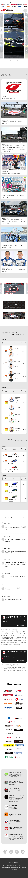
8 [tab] (22, 61)
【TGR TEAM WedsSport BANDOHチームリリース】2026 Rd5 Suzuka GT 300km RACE (15, 564)
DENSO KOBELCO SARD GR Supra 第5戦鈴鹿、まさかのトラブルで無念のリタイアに (15, 527)
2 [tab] (8, 61)
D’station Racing (13, 492)
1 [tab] (6, 61)
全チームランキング (22, 441)
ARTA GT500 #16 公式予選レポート (14, 599)
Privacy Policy (10, 860)
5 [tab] (15, 61)
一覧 (25, 75)
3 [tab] (10, 61)
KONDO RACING (13, 486)
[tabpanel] (14, 19)
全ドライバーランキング (21, 334)
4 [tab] (13, 61)
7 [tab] (20, 61)
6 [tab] (17, 61)
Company (18, 860)
